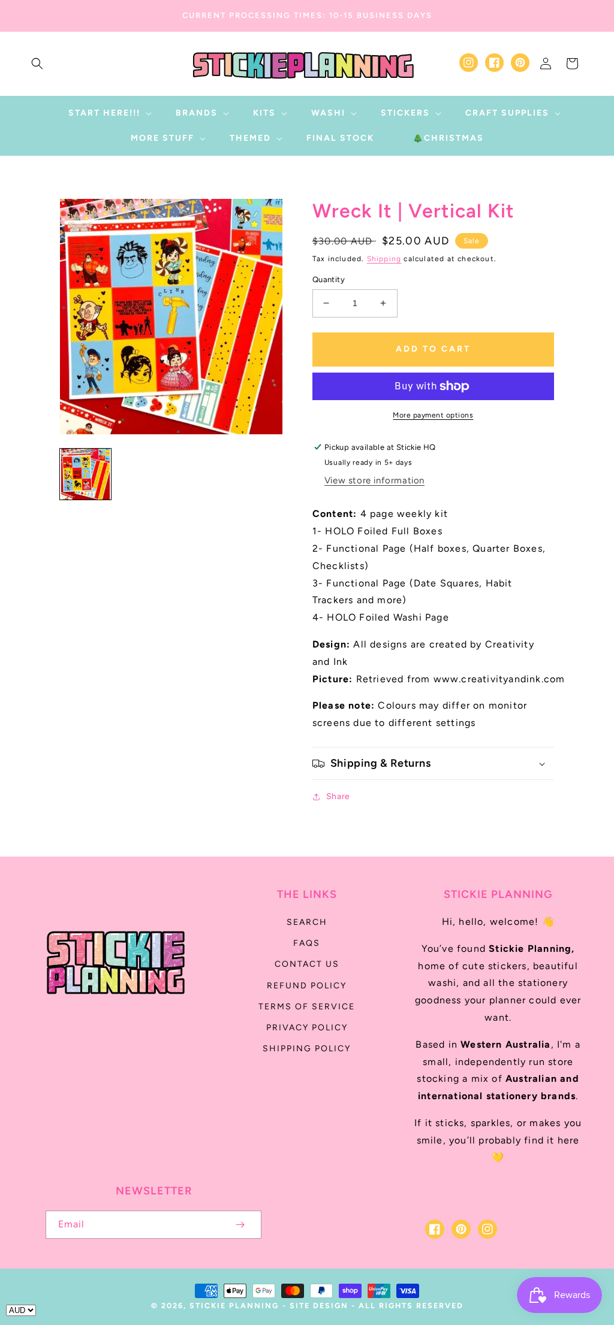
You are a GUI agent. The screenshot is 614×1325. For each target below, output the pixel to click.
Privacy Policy (307, 1028)
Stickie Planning (234, 1305)
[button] (37, 63)
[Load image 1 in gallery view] (85, 474)
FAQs (306, 943)
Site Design (319, 1305)
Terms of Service (306, 1007)
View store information (374, 480)
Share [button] (338, 796)
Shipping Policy (307, 1048)
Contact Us (307, 964)
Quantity (328, 279)
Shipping (384, 259)
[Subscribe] (240, 1225)
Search (307, 922)
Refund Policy (307, 986)
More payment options (433, 415)
